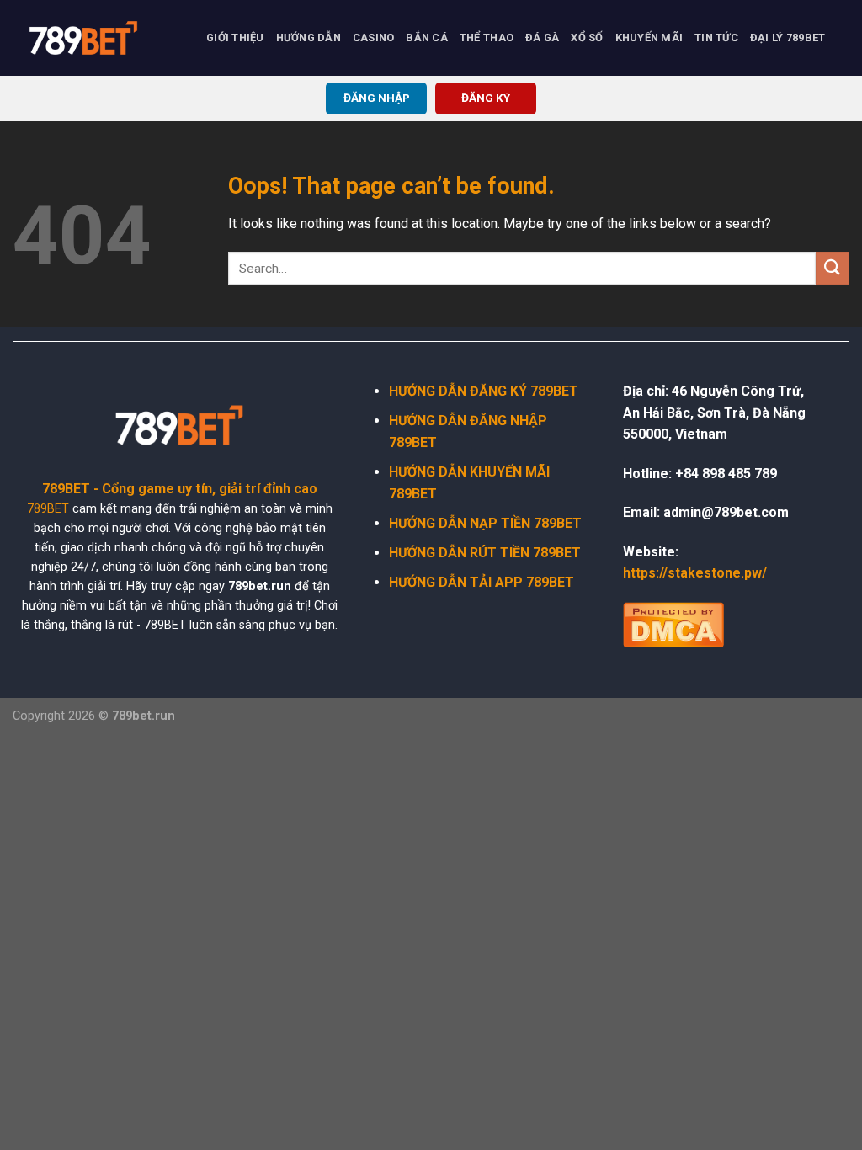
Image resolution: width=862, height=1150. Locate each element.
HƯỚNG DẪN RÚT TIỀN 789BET (485, 553)
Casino (374, 37)
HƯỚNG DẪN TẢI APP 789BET (481, 582)
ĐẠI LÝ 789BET (787, 37)
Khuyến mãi (649, 37)
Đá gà (542, 37)
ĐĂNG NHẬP (376, 97)
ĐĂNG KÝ (485, 97)
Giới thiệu (235, 37)
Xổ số (587, 37)
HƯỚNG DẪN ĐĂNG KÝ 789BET (483, 391)
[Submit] (832, 268)
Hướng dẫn (308, 37)
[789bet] (97, 38)
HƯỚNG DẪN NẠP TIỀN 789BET (485, 523)
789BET (48, 509)
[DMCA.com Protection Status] (673, 623)
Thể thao (486, 37)
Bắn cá (427, 37)
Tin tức (716, 37)
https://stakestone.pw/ (695, 573)
